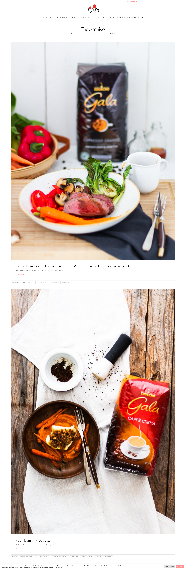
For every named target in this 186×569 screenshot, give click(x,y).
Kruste (90, 556)
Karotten (83, 556)
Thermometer (66, 282)
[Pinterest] (134, 1)
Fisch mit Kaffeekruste (26, 556)
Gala (23, 282)
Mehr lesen (60, 567)
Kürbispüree (98, 556)
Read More (20, 274)
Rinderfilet (31, 282)
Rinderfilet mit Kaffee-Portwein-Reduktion (48, 282)
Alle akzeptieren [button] (180, 566)
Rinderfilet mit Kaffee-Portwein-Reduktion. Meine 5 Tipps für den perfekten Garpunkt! (73, 266)
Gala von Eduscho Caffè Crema (60, 556)
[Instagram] (132, 1)
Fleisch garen (16, 282)
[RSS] (136, 1)
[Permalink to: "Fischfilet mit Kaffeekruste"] (93, 411)
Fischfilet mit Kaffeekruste (33, 540)
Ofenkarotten (108, 556)
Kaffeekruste (74, 556)
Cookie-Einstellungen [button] (169, 566)
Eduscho (14, 556)
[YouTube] (129, 1)
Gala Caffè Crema (44, 556)
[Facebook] (127, 1)
